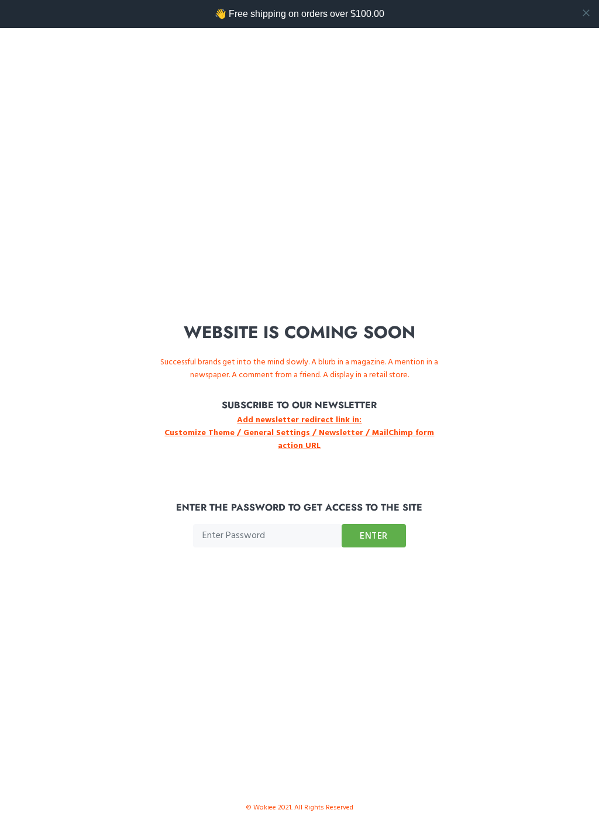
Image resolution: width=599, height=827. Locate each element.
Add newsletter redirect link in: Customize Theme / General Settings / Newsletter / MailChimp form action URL (299, 433)
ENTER (374, 536)
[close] (586, 12)
